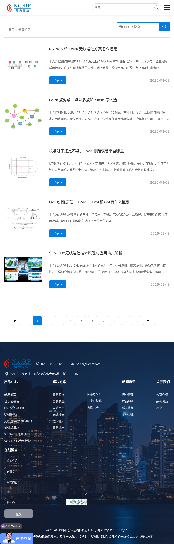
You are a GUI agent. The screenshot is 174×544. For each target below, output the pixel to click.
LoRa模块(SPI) (14, 408)
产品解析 (128, 401)
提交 (19, 514)
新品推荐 (10, 394)
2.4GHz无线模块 (15, 434)
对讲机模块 (11, 427)
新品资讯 (128, 408)
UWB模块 (10, 414)
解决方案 (59, 382)
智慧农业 (59, 401)
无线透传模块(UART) (18, 421)
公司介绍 (162, 394)
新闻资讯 (24, 29)
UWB (94, 536)
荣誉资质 (162, 401)
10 (136, 320)
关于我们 (163, 382)
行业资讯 (128, 394)
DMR (104, 536)
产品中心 (11, 382)
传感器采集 (94, 394)
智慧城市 (59, 427)
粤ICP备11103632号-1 (112, 530)
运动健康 (59, 421)
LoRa (72, 536)
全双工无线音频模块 (17, 441)
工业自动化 (94, 400)
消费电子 (93, 407)
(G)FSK (83, 536)
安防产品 (59, 408)
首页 (11, 29)
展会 (159, 408)
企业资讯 (128, 414)
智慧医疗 (59, 394)
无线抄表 (59, 414)
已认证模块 (11, 401)
